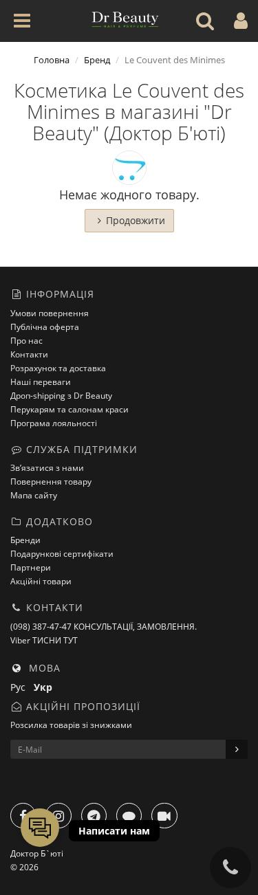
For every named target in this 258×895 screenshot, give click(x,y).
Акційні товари (41, 581)
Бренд (97, 60)
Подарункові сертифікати (62, 554)
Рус (22, 687)
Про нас (26, 340)
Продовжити (135, 220)
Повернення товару (51, 481)
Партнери (30, 567)
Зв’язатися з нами (47, 468)
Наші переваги (40, 382)
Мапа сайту (33, 495)
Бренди (25, 540)
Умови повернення (49, 313)
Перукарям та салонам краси (69, 409)
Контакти (29, 354)
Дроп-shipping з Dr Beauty (61, 395)
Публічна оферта (44, 327)
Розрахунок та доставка (58, 368)
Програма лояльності (53, 423)
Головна (51, 60)
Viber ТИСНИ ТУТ (44, 640)
